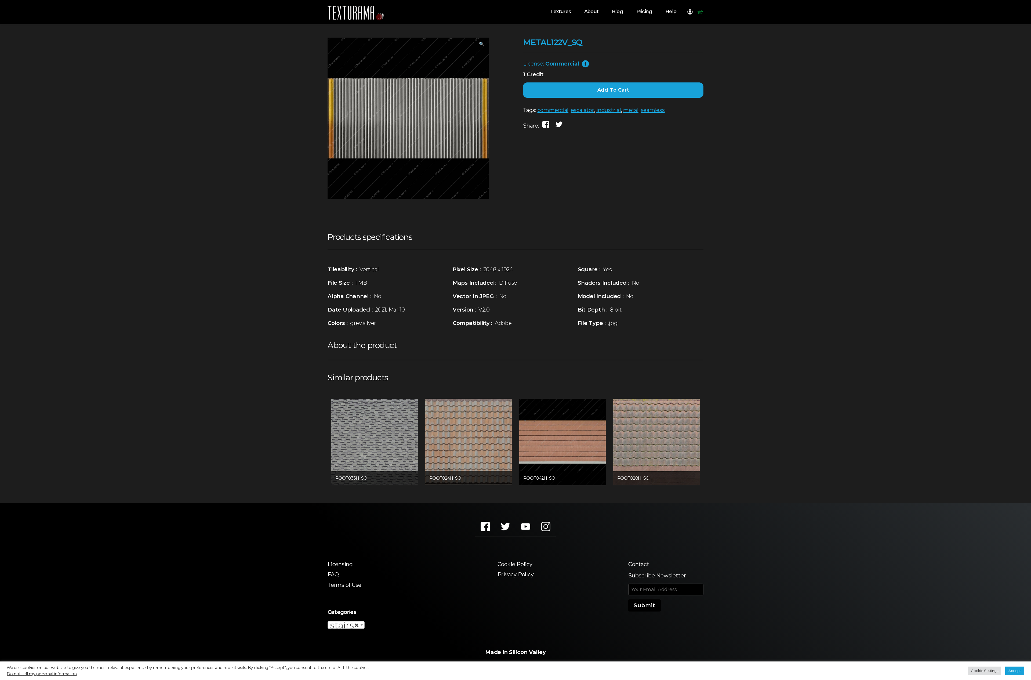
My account (690, 12)
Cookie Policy (515, 564)
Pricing (644, 12)
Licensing (340, 564)
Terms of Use (344, 585)
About (591, 12)
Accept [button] (1014, 670)
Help (670, 12)
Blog (617, 12)
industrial (608, 110)
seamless (653, 110)
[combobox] (346, 625)
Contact (638, 564)
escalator (582, 110)
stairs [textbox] (344, 625)
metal (630, 110)
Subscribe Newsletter (657, 575)
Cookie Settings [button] (984, 670)
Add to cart (613, 90)
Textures (560, 12)
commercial (553, 110)
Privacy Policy (516, 574)
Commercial (562, 63)
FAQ (333, 574)
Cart (700, 12)
